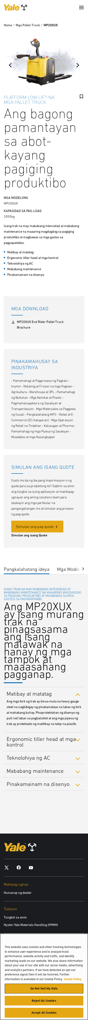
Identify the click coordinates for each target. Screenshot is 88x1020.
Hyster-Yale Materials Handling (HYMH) (31, 925)
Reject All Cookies (44, 1000)
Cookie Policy (73, 979)
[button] (79, 568)
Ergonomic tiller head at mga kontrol (41, 742)
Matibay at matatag (29, 693)
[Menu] (81, 7)
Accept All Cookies (44, 1012)
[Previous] (10, 65)
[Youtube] (31, 867)
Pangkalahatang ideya (27, 569)
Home (8, 25)
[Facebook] (19, 867)
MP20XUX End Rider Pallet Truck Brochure (40, 324)
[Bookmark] (81, 96)
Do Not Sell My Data (44, 988)
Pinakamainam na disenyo (38, 784)
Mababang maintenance (35, 771)
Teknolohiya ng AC (28, 758)
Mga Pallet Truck (28, 25)
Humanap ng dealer (18, 893)
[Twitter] (6, 867)
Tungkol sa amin (15, 917)
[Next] (77, 65)
